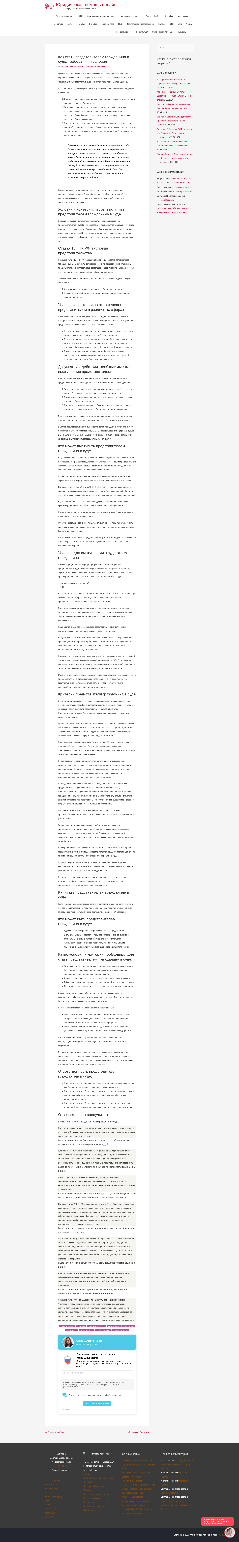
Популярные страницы (94, 1506)
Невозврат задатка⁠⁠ (183, 187)
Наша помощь (183, 16)
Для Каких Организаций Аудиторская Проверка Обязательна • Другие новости (174, 121)
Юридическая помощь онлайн (86, 4)
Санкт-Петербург (52, 1481)
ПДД (120, 24)
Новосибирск (51, 1485)
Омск (47, 1501)
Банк (180, 24)
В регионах (88, 1510)
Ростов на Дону (52, 1509)
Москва (48, 1477)
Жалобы (162, 24)
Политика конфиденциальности (98, 1478)
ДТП (81, 16)
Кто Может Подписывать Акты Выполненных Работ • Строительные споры (174, 96)
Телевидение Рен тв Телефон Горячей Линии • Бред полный (177, 1465)
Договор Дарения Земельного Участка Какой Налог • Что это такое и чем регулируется (174, 158)
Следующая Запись (138, 1432)
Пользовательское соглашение (97, 1498)
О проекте (88, 1482)
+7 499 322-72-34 (61, 1466)
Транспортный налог (129, 16)
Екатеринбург (51, 1489)
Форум (189, 24)
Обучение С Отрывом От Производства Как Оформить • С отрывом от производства (175, 133)
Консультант (142, 32)
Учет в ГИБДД (152, 16)
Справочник (89, 1502)
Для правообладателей (94, 1486)
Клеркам (182, 32)
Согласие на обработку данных (97, 1494)
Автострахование (64, 16)
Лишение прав (107, 24)
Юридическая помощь (162, 32)
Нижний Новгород (53, 1497)
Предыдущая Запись (56, 1432)
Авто (69, 24)
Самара (48, 1505)
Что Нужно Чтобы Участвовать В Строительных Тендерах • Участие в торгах (173, 83)
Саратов (49, 1517)
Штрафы (169, 16)
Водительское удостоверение (100, 16)
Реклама (87, 1490)
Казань (48, 1493)
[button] (191, 32)
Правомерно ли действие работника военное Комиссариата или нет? (176, 1505)
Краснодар (50, 1513)
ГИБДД (81, 24)
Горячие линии (123, 32)
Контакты (87, 1474)
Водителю (58, 24)
